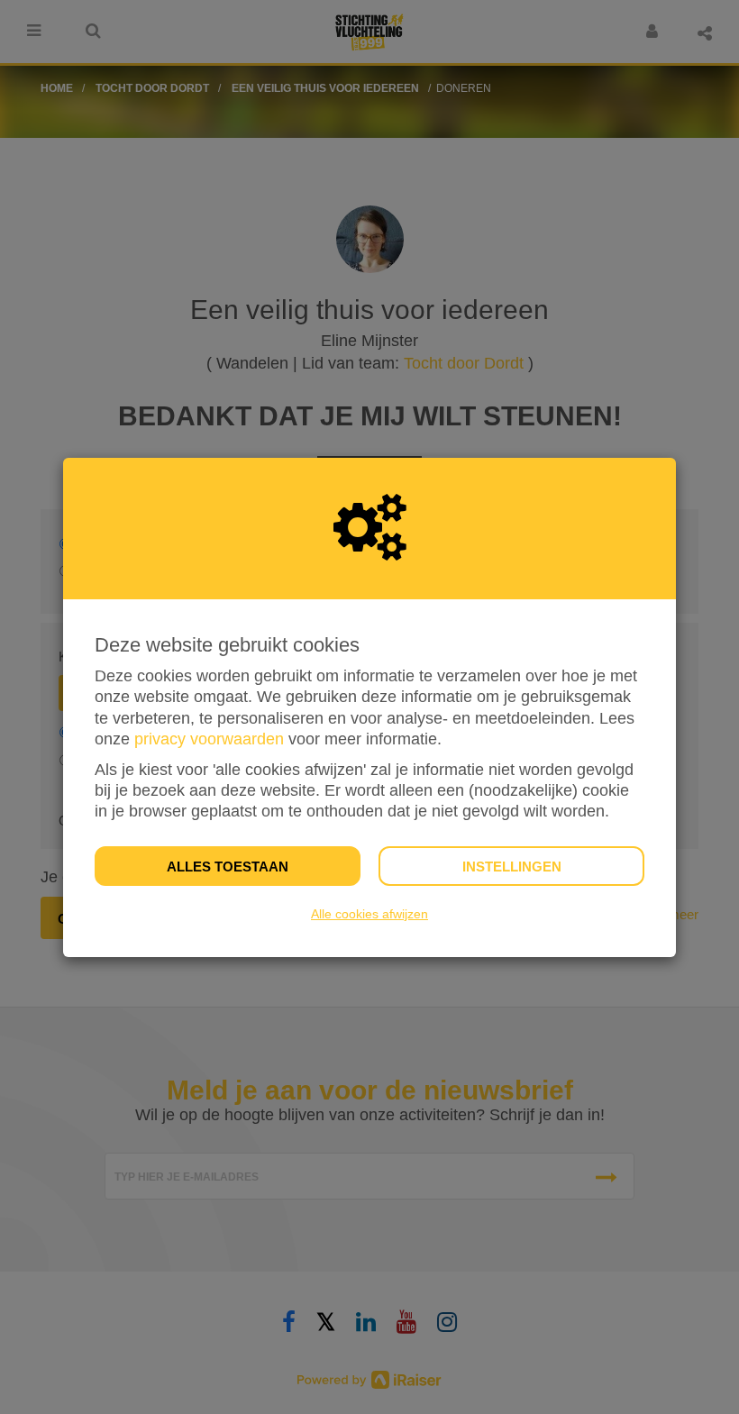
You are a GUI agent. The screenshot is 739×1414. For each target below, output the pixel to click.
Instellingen (511, 866)
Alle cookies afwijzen (369, 914)
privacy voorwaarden (209, 739)
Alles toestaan (227, 866)
